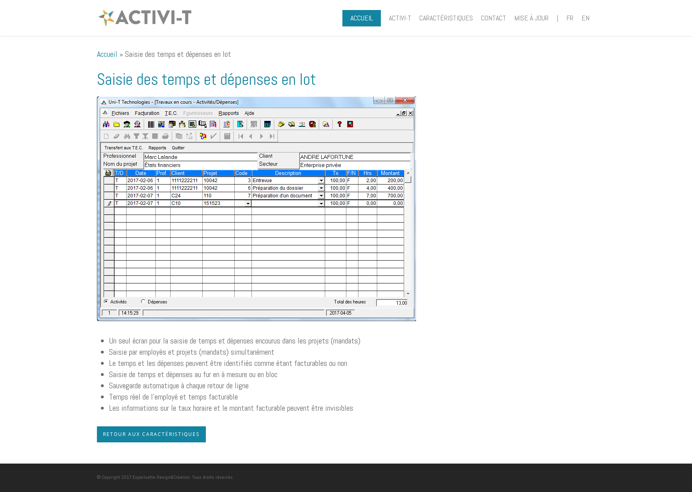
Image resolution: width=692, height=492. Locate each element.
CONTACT (493, 17)
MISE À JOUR (531, 17)
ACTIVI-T (400, 17)
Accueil (107, 54)
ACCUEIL (361, 17)
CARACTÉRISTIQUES (446, 17)
